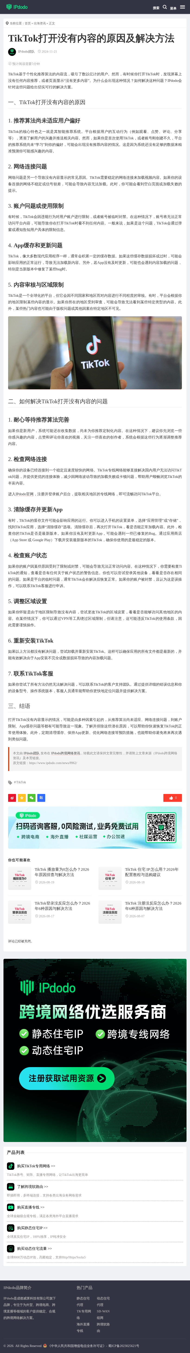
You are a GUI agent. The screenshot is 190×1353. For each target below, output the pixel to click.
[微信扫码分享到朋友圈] (31, 798)
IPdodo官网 (25, 494)
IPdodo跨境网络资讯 (65, 753)
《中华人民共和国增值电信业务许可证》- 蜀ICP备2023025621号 (93, 1346)
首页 (28, 23)
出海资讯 (40, 23)
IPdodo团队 (26, 51)
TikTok (21, 782)
